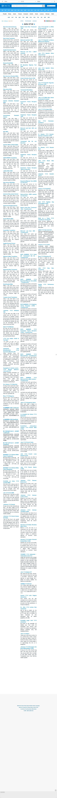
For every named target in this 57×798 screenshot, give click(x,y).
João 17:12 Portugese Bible (45, 109)
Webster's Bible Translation (10, 256)
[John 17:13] (55, 357)
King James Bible (7, 89)
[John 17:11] (1, 357)
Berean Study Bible (8, 63)
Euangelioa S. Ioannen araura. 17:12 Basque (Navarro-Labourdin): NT (11, 369)
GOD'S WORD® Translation (10, 157)
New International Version (9, 26)
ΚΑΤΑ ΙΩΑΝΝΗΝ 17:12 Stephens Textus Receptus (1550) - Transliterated (29, 306)
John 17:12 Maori (25, 633)
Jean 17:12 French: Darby (27, 442)
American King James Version (10, 194)
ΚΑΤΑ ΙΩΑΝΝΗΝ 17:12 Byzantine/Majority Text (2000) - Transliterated (29, 281)
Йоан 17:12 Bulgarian (8, 396)
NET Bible (5, 131)
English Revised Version (9, 243)
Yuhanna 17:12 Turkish (44, 244)
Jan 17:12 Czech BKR (8, 492)
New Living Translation (9, 38)
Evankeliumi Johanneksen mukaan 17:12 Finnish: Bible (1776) (29, 427)
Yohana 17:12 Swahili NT (44, 188)
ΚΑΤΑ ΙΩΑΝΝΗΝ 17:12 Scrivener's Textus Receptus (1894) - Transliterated (29, 331)
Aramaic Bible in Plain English (10, 144)
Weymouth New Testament (10, 269)
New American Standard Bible (10, 76)
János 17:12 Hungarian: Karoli (28, 402)
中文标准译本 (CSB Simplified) (10, 419)
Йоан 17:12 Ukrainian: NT (44, 256)
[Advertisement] (28, 686)
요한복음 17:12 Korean (26, 583)
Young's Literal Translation (10, 297)
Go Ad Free (2, 792)
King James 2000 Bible (9, 182)
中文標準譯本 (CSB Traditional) (11, 407)
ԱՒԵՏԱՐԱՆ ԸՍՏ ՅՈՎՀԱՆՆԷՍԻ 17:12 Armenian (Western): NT (11, 350)
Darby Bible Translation (9, 230)
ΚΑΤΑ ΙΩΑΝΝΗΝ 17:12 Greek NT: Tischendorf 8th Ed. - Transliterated (29, 256)
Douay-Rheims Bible (8, 218)
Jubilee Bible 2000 (8, 171)
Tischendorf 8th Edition (27, 90)
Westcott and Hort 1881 (27, 40)
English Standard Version (9, 50)
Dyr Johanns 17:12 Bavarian (10, 384)
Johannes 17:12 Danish (9, 504)
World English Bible (8, 284)
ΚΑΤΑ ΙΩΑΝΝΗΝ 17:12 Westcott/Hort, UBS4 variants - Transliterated (29, 379)
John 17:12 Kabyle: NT (26, 572)
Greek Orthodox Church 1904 (28, 78)
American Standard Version (10, 205)
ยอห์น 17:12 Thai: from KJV (45, 230)
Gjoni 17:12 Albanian (8, 326)
